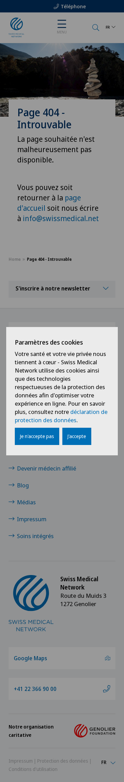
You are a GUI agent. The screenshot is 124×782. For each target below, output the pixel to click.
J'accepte (77, 436)
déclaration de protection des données (61, 416)
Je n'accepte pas (37, 436)
